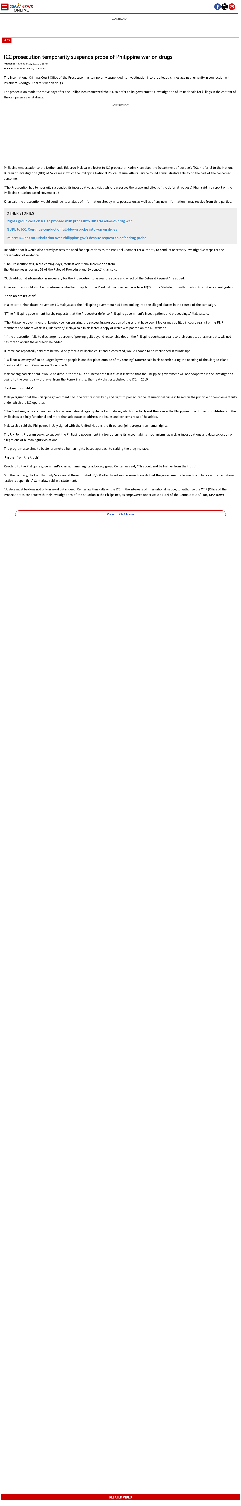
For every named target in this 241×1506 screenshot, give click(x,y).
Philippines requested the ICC (92, 92)
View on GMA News (120, 514)
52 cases (56, 173)
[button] (217, 6)
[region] (120, 25)
